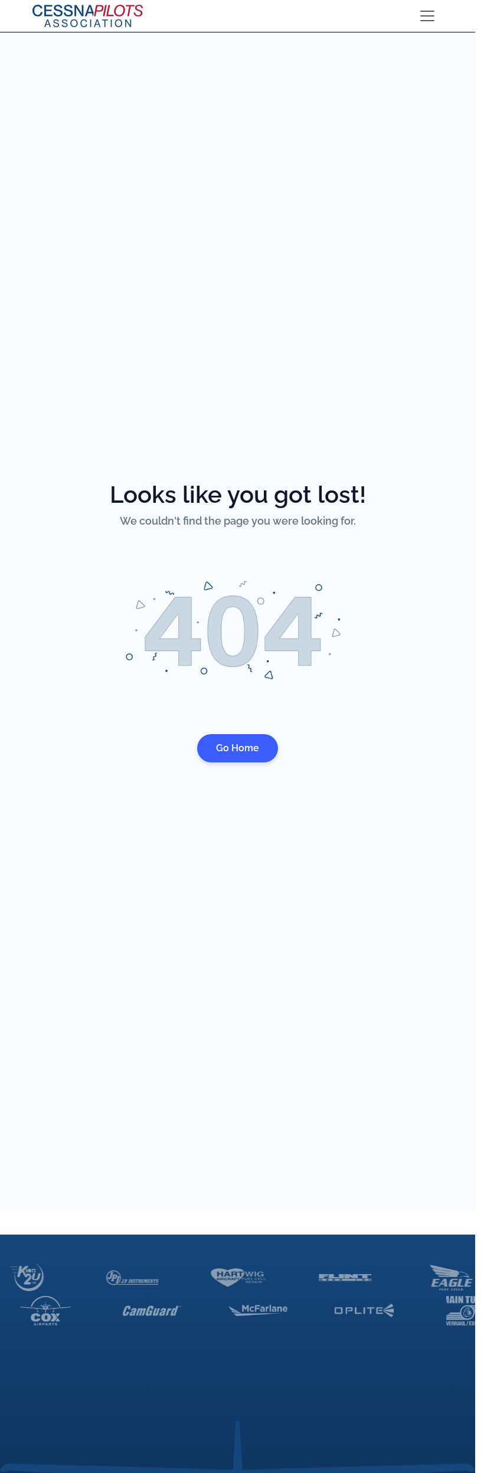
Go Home (237, 748)
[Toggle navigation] (427, 16)
